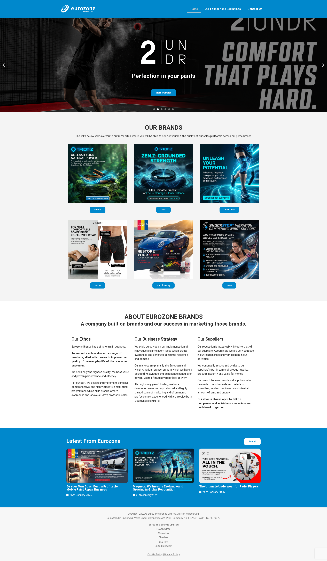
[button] (4, 65)
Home (194, 9)
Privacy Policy (172, 554)
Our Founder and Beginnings (223, 9)
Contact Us (255, 9)
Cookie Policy (154, 554)
